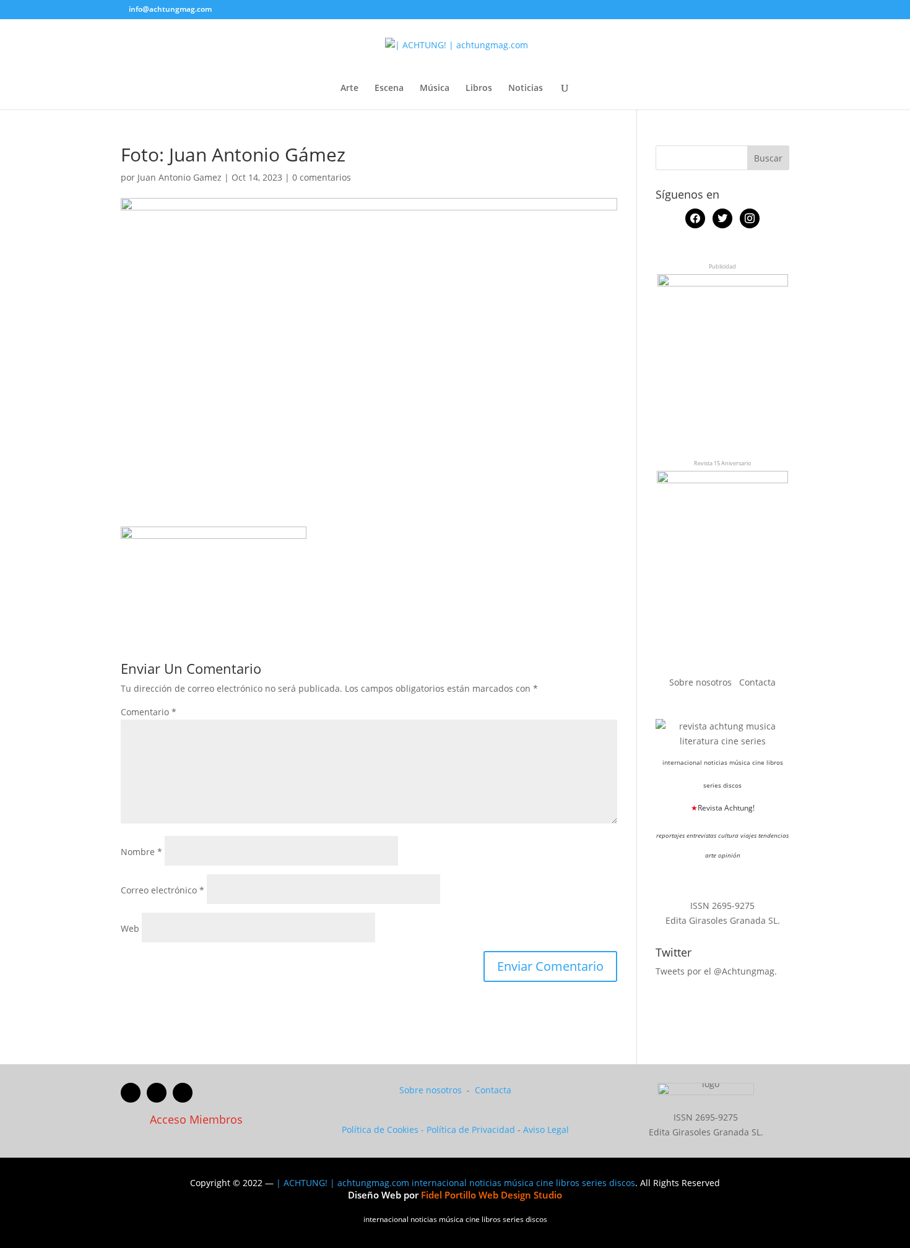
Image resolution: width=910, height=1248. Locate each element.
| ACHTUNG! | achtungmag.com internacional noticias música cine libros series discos (455, 1183)
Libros (479, 88)
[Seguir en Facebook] (131, 1093)
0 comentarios (321, 177)
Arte (349, 88)
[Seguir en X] (157, 1093)
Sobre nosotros (701, 682)
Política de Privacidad (471, 1129)
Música (434, 88)
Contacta (757, 682)
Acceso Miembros (196, 1119)
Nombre (141, 852)
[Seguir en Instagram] (183, 1093)
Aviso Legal (546, 1129)
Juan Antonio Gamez (179, 177)
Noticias (525, 88)
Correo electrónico (162, 890)
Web (130, 928)
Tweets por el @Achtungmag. (716, 971)
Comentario (148, 712)
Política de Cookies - (384, 1129)
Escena (389, 88)
